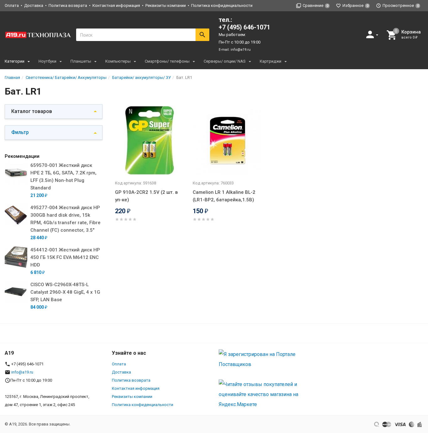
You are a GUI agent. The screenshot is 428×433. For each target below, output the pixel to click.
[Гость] (372, 34)
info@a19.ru (241, 50)
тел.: (244, 23)
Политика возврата (68, 5)
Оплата (12, 5)
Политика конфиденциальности (222, 5)
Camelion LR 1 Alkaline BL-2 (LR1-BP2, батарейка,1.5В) (224, 196)
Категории (14, 61)
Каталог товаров (31, 111)
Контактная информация (116, 5)
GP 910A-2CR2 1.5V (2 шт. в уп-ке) (146, 196)
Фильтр (20, 132)
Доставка (33, 5)
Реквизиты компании (165, 5)
